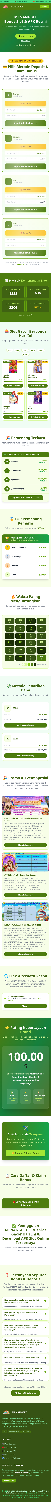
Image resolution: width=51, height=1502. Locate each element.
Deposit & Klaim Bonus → (25, 123)
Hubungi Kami (9, 1481)
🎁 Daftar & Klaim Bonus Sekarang (25, 1203)
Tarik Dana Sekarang (25, 725)
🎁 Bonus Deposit (9, 1447)
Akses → (25, 1006)
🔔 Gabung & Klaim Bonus (25, 1153)
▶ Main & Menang (13, 386)
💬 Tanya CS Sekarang (25, 1393)
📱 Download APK (25, 36)
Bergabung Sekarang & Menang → (26, 497)
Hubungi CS (21, 264)
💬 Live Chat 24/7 (9, 1454)
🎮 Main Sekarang (9, 1444)
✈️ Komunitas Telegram (11, 1458)
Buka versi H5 (25, 40)
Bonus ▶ (45, 7)
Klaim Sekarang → (25, 845)
